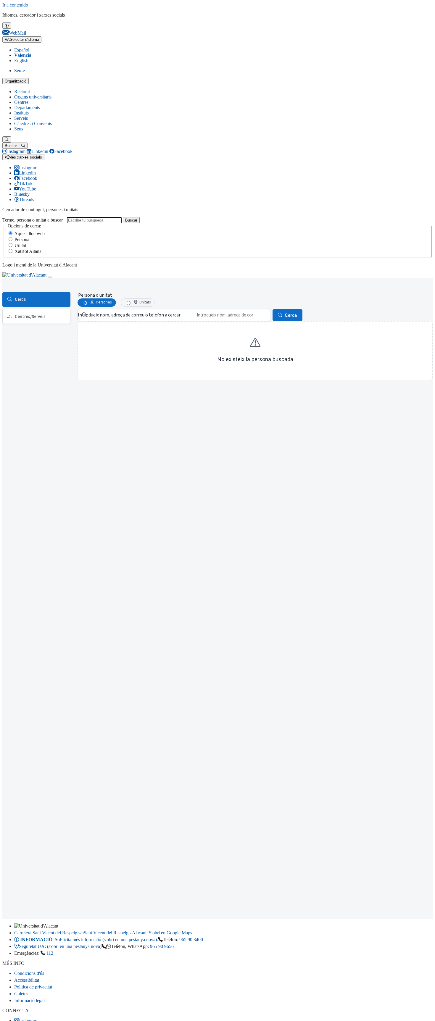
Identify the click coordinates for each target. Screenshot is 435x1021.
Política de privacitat (33, 986)
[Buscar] (6, 139)
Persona (21, 239)
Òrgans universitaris (32, 96)
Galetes (21, 993)
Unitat (20, 245)
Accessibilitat (26, 980)
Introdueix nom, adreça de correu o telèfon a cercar (129, 315)
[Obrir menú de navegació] (50, 276)
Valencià (22, 55)
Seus (18, 128)
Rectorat (22, 91)
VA (22, 39)
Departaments (27, 107)
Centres (21, 102)
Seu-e (19, 70)
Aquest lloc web (29, 233)
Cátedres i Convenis (33, 123)
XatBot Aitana (27, 251)
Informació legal (29, 1000)
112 (49, 953)
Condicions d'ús (29, 973)
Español (21, 49)
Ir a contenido (15, 4)
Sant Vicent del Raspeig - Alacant (103, 932)
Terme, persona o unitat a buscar (32, 219)
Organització (15, 81)
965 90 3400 (191, 939)
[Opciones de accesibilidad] (6, 25)
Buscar (131, 220)
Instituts (21, 112)
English (21, 60)
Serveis (21, 118)
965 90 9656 (162, 946)
